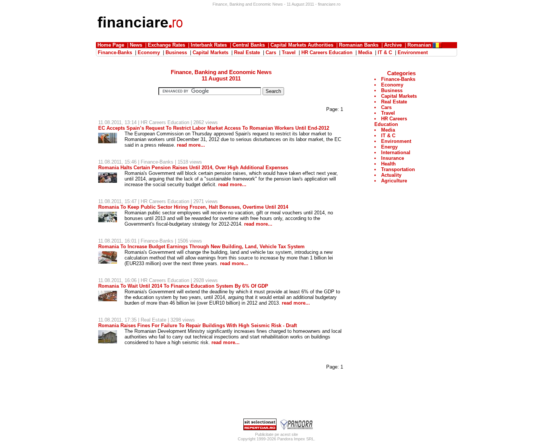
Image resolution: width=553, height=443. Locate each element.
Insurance (392, 158)
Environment (396, 141)
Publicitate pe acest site (276, 434)
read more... (191, 145)
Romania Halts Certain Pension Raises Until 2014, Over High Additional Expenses (193, 167)
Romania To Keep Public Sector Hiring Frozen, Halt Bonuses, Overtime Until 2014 (193, 207)
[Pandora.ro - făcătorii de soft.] (296, 428)
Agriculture (394, 181)
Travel (388, 113)
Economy (392, 85)
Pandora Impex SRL (295, 439)
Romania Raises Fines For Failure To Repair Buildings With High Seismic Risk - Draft (197, 325)
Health (388, 164)
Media (388, 130)
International (395, 152)
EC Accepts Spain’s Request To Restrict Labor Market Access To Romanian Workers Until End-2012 (213, 128)
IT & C (388, 135)
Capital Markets (399, 96)
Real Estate (153, 320)
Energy (389, 147)
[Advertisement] (320, 23)
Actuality (391, 175)
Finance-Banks (157, 162)
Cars (386, 107)
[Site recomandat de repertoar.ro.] (259, 428)
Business (392, 90)
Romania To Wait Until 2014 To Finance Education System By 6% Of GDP (183, 286)
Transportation (398, 169)
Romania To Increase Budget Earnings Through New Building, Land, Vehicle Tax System (201, 246)
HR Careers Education (165, 122)
